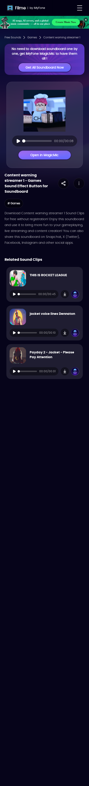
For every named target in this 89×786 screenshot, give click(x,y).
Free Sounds (13, 37)
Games (32, 37)
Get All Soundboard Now (45, 67)
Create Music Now (66, 22)
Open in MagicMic (44, 155)
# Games (14, 203)
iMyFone (39, 8)
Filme (20, 8)
